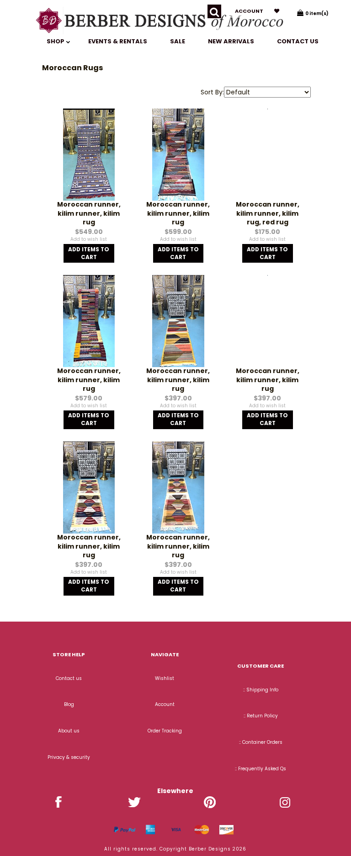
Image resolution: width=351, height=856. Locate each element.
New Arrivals (231, 41)
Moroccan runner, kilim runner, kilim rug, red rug (267, 213)
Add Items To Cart (88, 253)
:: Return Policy (261, 715)
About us (69, 730)
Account (249, 11)
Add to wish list (88, 239)
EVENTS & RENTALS (117, 41)
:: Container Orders (260, 742)
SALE (177, 41)
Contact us (298, 41)
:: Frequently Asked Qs (260, 768)
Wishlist (164, 678)
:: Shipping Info (260, 689)
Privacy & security (69, 757)
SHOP (56, 41)
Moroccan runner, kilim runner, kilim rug (89, 213)
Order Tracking (165, 730)
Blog (69, 704)
